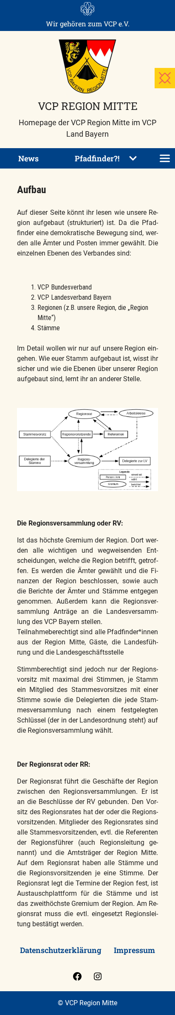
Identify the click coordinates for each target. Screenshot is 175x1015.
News (28, 158)
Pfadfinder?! (97, 158)
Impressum (134, 950)
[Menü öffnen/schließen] (165, 158)
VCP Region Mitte (88, 106)
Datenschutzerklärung (60, 950)
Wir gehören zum (88, 23)
